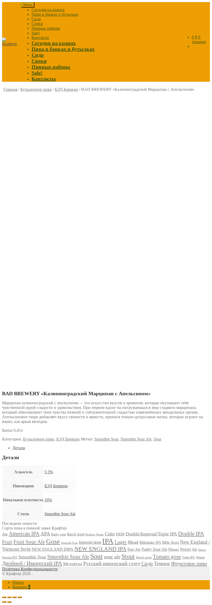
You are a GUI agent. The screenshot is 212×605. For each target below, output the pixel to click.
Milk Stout (170, 542)
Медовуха (72, 563)
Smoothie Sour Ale (136, 439)
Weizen (200, 557)
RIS (194, 549)
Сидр (36, 19)
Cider (110, 533)
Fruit (7, 542)
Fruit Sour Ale (29, 542)
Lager (121, 542)
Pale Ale (134, 549)
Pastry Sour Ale (154, 549)
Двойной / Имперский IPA (32, 563)
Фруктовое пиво (189, 563)
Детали (18, 448)
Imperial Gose (69, 542)
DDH (120, 534)
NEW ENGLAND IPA (100, 549)
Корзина (21, 587)
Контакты (40, 37)
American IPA (24, 534)
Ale (5, 534)
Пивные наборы (46, 28)
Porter (185, 549)
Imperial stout (90, 542)
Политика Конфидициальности (30, 569)
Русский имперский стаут (111, 563)
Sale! (36, 33)
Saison (202, 549)
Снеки (37, 23)
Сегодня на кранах (48, 10)
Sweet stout (144, 557)
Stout (128, 556)
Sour (157, 439)
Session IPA (9, 557)
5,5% (48, 472)
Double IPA (191, 534)
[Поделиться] (9, 597)
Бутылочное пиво (36, 89)
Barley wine (58, 534)
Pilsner (173, 549)
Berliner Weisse (95, 534)
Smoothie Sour (106, 439)
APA (45, 533)
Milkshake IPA (150, 542)
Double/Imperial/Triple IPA (151, 533)
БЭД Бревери (66, 89)
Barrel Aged (76, 534)
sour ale (112, 556)
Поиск (18, 582)
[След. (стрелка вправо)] (9, 602)
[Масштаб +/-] (20, 597)
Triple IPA (188, 557)
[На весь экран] (14, 597)
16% (48, 500)
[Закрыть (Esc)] (4, 597)
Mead (133, 542)
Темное (162, 563)
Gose (53, 541)
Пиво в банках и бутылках (55, 14)
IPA (107, 541)
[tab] (111, 448)
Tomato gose (167, 557)
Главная (10, 89)
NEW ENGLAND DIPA (52, 549)
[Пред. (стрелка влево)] (4, 602)
